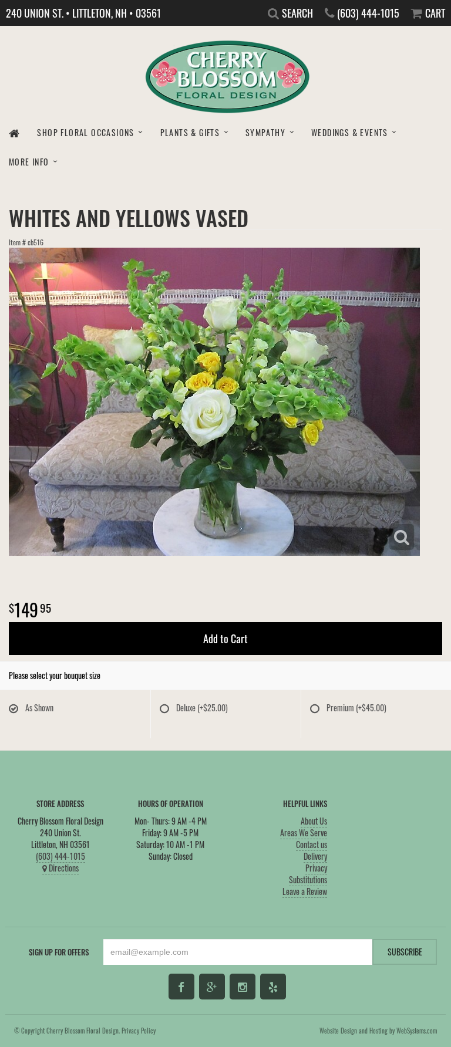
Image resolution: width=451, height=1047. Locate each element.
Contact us (311, 844)
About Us (314, 821)
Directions (63, 868)
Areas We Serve (303, 832)
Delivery (315, 856)
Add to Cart (225, 638)
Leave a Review (304, 891)
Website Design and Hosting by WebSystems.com (378, 1030)
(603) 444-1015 (60, 856)
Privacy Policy (139, 1030)
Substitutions (308, 879)
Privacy (316, 868)
